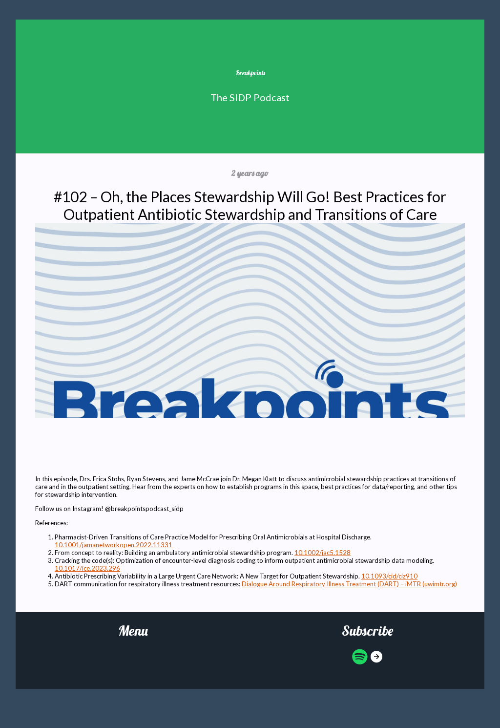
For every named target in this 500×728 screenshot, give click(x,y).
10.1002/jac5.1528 (322, 553)
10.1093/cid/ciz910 (389, 576)
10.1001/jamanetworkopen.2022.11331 (113, 545)
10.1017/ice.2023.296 (87, 568)
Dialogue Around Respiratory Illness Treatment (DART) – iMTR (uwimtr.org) (349, 584)
